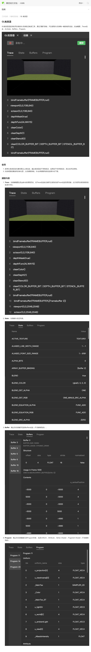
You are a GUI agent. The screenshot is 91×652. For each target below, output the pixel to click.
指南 (4, 9)
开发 (80, 3)
